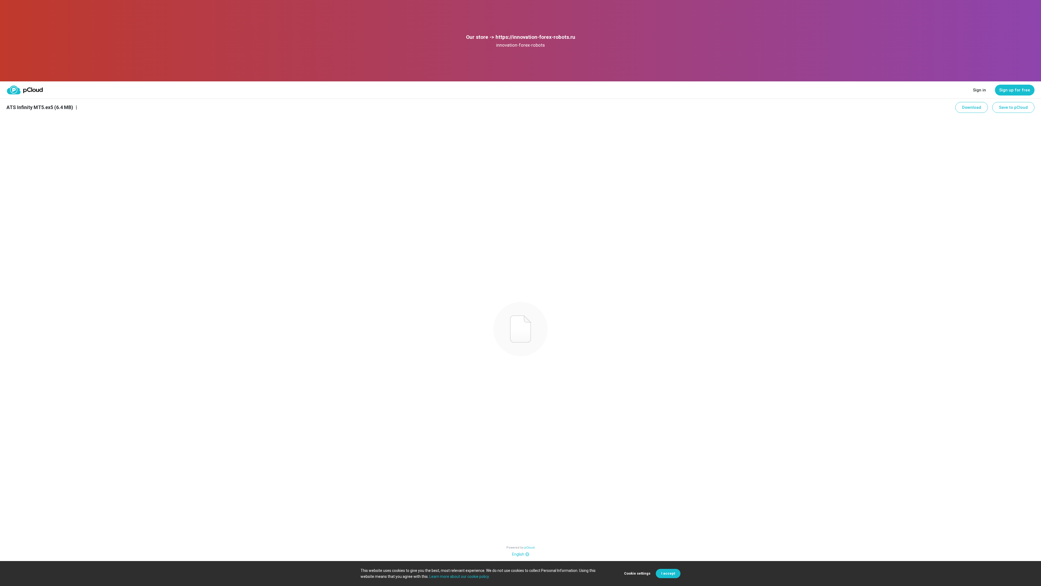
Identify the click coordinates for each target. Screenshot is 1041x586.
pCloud (529, 547)
